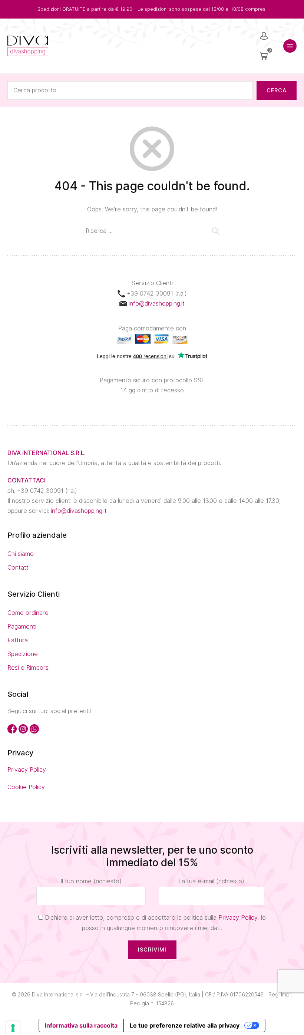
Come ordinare (28, 612)
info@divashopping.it (157, 303)
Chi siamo (20, 553)
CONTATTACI (26, 480)
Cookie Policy (26, 787)
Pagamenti (21, 626)
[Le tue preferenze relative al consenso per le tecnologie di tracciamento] (13, 1028)
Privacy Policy (26, 769)
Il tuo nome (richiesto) (91, 881)
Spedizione (22, 653)
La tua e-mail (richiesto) (211, 881)
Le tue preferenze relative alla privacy (184, 1025)
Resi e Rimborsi (28, 667)
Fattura (17, 640)
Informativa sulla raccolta (81, 1025)
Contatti (18, 567)
